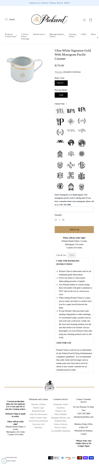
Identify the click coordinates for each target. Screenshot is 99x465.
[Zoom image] (24, 68)
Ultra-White (61, 83)
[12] (82, 143)
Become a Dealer (38, 404)
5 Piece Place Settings (25, 36)
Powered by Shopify (10, 461)
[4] (60, 122)
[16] (60, 165)
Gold (61, 95)
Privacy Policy (61, 427)
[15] (82, 154)
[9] (82, 133)
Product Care (60, 411)
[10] (60, 143)
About (94, 34)
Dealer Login (38, 408)
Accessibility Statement (60, 431)
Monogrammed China (57, 35)
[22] (60, 187)
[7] (60, 133)
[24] (82, 187)
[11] (71, 143)
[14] (71, 154)
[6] (82, 122)
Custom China (72, 35)
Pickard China (13, 457)
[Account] (84, 19)
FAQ (83, 34)
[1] (60, 111)
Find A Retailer (60, 414)
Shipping (58, 72)
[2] (71, 111)
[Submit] (8, 19)
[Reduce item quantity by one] (56, 220)
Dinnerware (38, 34)
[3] (82, 111)
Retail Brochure (38, 411)
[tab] (61, 255)
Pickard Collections (10, 35)
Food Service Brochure (38, 421)
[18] (82, 165)
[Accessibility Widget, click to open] (4, 461)
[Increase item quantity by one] (63, 220)
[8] (71, 133)
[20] (71, 176)
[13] (60, 154)
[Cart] (91, 19)
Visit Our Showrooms (38, 414)
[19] (60, 176)
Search (12, 19)
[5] (71, 122)
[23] (71, 187)
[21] (82, 176)
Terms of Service (61, 424)
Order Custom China (38, 418)
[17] (71, 165)
